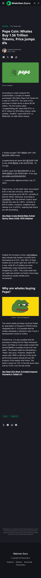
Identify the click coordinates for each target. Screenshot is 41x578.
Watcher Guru (20, 553)
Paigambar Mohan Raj (14, 49)
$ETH (4, 155)
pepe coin (14, 416)
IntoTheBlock (32, 255)
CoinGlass (6, 199)
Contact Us (10, 562)
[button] (3, 3)
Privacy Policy (20, 565)
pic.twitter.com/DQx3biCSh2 (14, 176)
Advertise (19, 562)
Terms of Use (28, 562)
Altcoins (5, 26)
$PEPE (24, 153)
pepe (5, 416)
